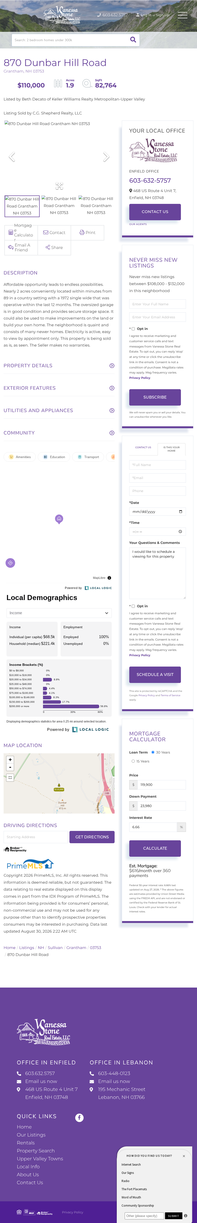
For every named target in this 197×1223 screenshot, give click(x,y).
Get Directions (92, 837)
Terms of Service (170, 695)
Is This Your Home (171, 449)
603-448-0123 (114, 1073)
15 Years (142, 761)
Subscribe (155, 397)
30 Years (163, 752)
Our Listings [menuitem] (31, 1135)
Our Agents (138, 224)
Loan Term (138, 752)
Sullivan (55, 948)
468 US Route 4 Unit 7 (51, 1093)
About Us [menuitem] (28, 1175)
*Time (134, 523)
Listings (26, 948)
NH (41, 948)
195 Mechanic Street (121, 1093)
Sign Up (162, 15)
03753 (95, 948)
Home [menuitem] (24, 1127)
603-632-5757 (150, 180)
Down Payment (143, 796)
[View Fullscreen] (10, 777)
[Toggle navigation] (182, 15)
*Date (134, 503)
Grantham (76, 948)
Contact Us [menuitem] (30, 1183)
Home (10, 948)
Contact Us (155, 212)
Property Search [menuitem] (36, 1151)
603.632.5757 (115, 15)
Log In (146, 15)
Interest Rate (140, 817)
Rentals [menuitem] (26, 1143)
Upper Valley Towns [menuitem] (40, 1159)
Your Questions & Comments (154, 543)
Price (133, 775)
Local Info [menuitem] (28, 1167)
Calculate (155, 848)
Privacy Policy (139, 378)
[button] (133, 40)
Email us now (41, 1081)
